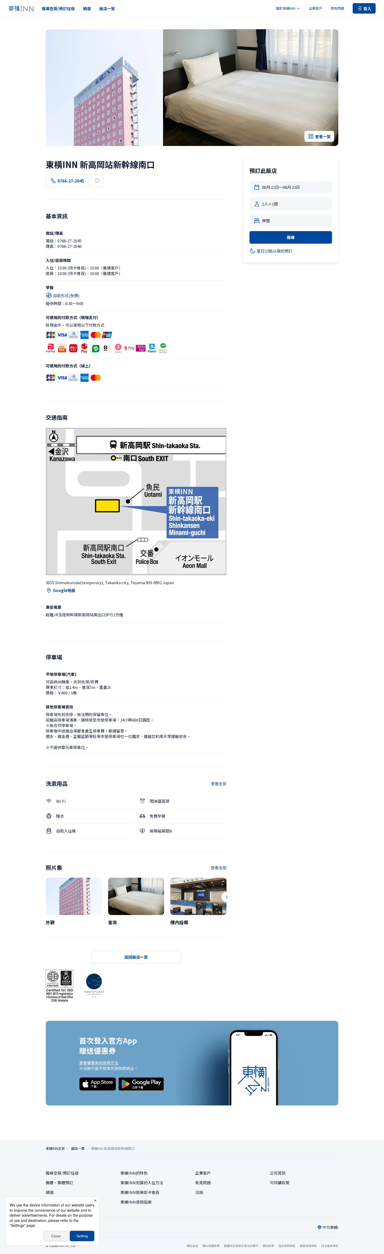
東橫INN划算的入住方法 (141, 1182)
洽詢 (199, 1192)
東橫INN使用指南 (136, 1202)
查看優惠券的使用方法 (98, 1062)
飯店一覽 (107, 8)
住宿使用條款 (286, 1246)
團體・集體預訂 (59, 1182)
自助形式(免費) (66, 295)
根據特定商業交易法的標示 (241, 1246)
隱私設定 (192, 1246)
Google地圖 (64, 590)
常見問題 (337, 8)
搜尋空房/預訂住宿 (58, 8)
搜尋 (291, 237)
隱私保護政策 (211, 1246)
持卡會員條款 (329, 1246)
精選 (87, 8)
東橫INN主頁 (55, 1148)
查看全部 (218, 783)
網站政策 (268, 1246)
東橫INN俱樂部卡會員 (139, 1192)
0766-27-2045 (70, 181)
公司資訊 (278, 1173)
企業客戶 (315, 8)
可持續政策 (279, 1182)
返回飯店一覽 (136, 957)
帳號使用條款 (308, 1246)
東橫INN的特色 (134, 1173)
